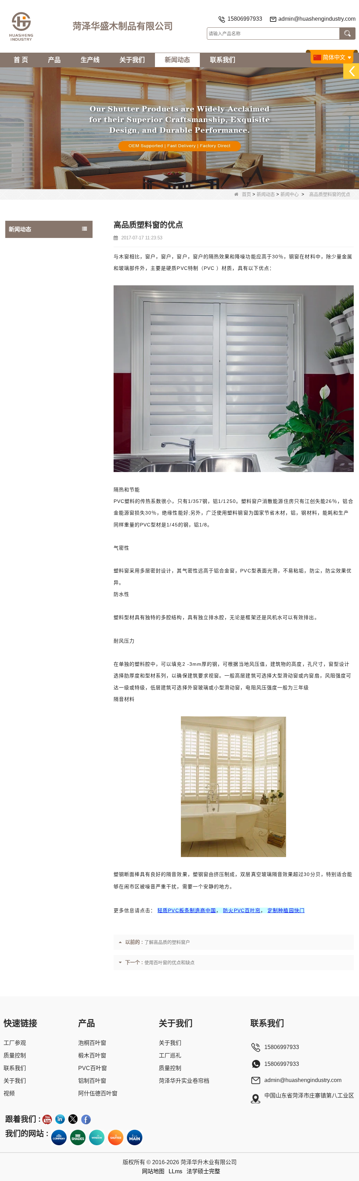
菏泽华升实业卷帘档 (184, 1081)
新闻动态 (177, 60)
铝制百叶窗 (92, 1081)
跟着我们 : (23, 1119)
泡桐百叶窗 (92, 1043)
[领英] (60, 1119)
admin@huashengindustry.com (316, 19)
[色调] (78, 1137)
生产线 (90, 60)
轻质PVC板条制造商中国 (186, 910)
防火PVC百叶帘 (241, 910)
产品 (54, 60)
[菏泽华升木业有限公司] (21, 26)
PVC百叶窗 (92, 1068)
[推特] (73, 1119)
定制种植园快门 (286, 910)
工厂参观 (15, 1043)
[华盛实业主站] (134, 1137)
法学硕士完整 (203, 1171)
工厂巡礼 (170, 1056)
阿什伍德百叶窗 (97, 1093)
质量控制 (15, 1056)
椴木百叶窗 (92, 1056)
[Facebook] (86, 1119)
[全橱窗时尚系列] (96, 1137)
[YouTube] (47, 1119)
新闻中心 (289, 194)
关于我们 (132, 60)
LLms (175, 1171)
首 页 (21, 60)
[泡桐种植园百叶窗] (179, 128)
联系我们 (222, 60)
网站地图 (153, 1171)
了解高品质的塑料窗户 (167, 942)
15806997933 (245, 19)
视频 (9, 1093)
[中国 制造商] (49, 241)
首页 (246, 194)
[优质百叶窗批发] (115, 1137)
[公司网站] (59, 1137)
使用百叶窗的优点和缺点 (169, 962)
